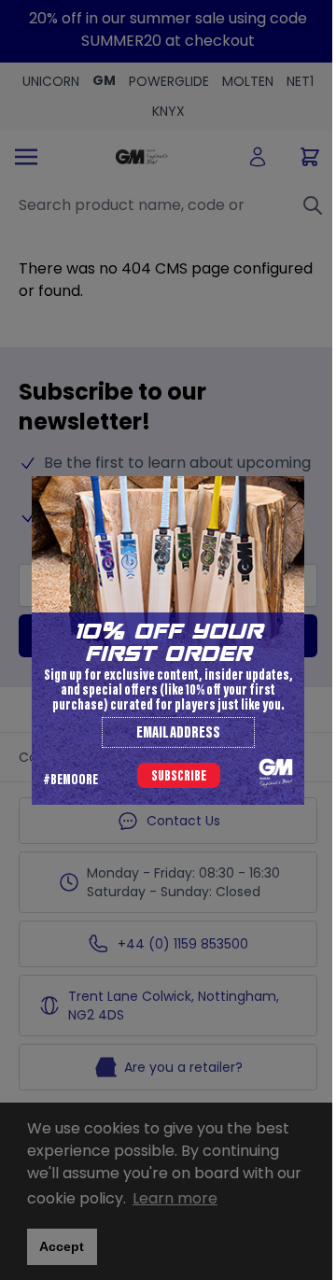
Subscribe (178, 776)
